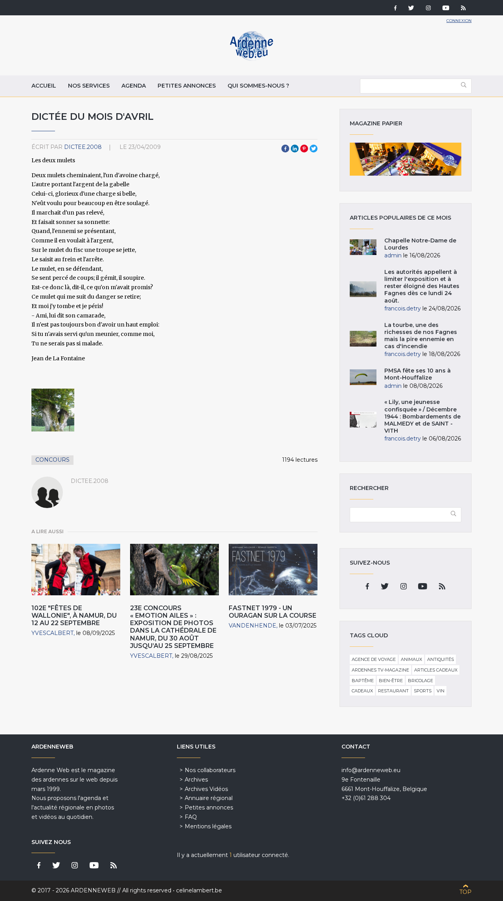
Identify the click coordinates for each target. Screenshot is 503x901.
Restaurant (393, 691)
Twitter (314, 148)
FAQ (191, 816)
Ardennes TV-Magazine (380, 670)
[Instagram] (428, 8)
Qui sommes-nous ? (258, 85)
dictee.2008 (83, 146)
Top (465, 891)
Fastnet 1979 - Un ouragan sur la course (272, 611)
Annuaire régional (209, 798)
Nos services (89, 85)
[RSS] (463, 8)
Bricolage (420, 680)
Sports (422, 691)
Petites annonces (187, 85)
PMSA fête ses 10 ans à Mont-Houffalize (417, 374)
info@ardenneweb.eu (370, 770)
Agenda (133, 85)
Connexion (459, 20)
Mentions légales (208, 826)
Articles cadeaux (435, 670)
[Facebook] (395, 8)
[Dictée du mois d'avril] (52, 410)
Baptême (363, 680)
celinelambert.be (199, 890)
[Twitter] (411, 8)
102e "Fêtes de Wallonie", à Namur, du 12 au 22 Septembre (74, 615)
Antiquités (440, 659)
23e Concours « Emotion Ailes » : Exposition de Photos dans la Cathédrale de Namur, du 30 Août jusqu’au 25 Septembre (173, 627)
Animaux (411, 659)
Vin (440, 691)
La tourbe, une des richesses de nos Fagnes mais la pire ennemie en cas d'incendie (420, 335)
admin (393, 255)
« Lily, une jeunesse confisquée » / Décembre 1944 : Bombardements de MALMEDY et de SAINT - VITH (422, 416)
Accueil (43, 85)
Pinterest (304, 148)
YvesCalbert (52, 633)
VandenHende (252, 625)
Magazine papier (405, 159)
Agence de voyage (374, 659)
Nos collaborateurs (210, 770)
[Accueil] (251, 58)
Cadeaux (362, 691)
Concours (52, 459)
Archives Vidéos (206, 789)
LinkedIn (295, 148)
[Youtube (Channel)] (446, 8)
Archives (196, 779)
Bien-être (391, 680)
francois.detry (402, 308)
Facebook (285, 148)
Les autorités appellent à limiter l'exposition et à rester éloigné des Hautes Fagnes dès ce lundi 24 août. (421, 286)
